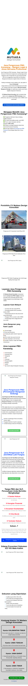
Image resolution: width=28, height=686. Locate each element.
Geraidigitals (14, 681)
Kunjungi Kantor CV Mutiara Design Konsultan (14, 621)
